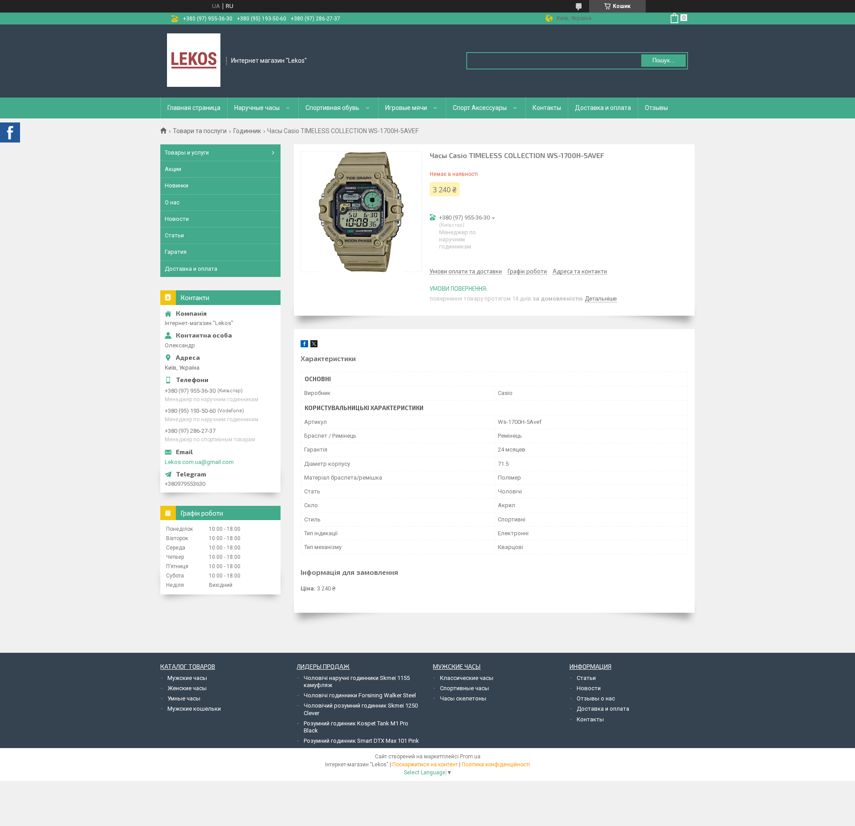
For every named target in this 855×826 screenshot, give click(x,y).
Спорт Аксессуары (480, 107)
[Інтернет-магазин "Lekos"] (193, 60)
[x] (314, 345)
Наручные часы (257, 107)
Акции (173, 169)
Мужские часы (187, 678)
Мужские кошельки (194, 708)
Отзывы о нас (596, 698)
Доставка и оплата (603, 107)
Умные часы (183, 698)
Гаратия (176, 251)
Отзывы (656, 107)
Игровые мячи (406, 107)
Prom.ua (470, 756)
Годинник (247, 130)
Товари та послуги (200, 130)
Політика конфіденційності (496, 764)
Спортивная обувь (332, 107)
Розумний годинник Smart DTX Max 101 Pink (361, 740)
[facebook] (304, 345)
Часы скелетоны (463, 698)
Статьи (174, 235)
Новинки (176, 185)
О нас (172, 202)
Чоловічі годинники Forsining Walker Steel (360, 695)
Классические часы (466, 678)
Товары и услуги (187, 152)
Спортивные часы (464, 688)
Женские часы (187, 688)
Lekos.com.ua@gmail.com (199, 462)
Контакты (547, 107)
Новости (177, 219)
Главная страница (193, 107)
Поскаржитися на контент (425, 764)
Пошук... (663, 60)
